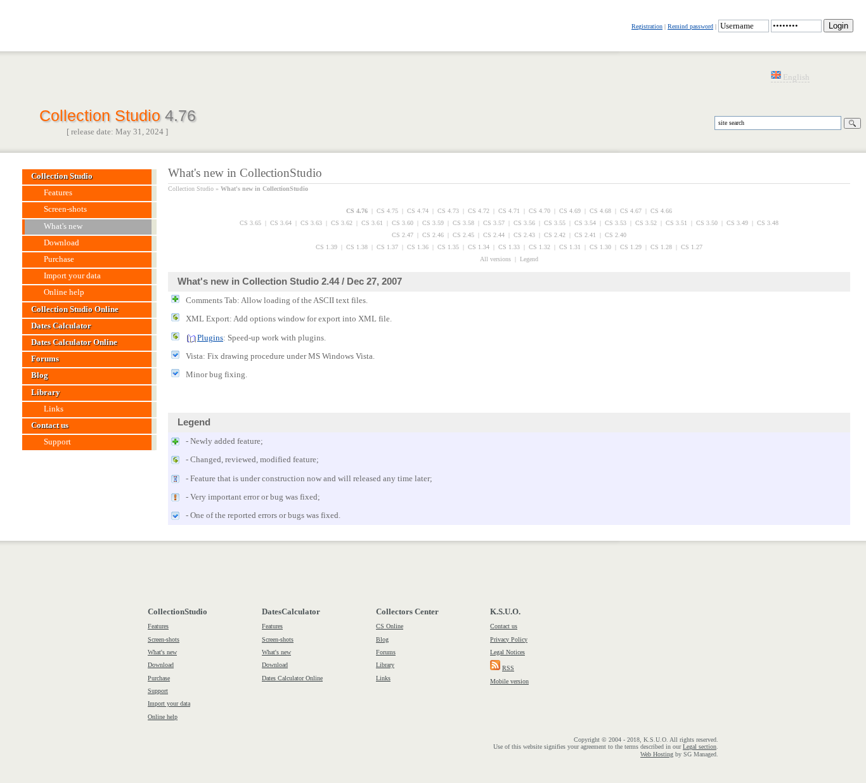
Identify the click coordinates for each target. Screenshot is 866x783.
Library (385, 664)
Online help (163, 716)
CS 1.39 (326, 246)
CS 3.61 (372, 222)
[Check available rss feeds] (495, 667)
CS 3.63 (311, 222)
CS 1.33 (509, 246)
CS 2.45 (463, 234)
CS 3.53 (615, 222)
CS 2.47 (402, 234)
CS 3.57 (494, 222)
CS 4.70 (539, 210)
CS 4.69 (570, 210)
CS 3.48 (768, 222)
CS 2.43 (524, 234)
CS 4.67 (631, 210)
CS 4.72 (478, 210)
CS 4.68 (600, 210)
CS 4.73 (448, 210)
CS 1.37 (387, 246)
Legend (529, 259)
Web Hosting (656, 754)
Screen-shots (163, 639)
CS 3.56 (524, 222)
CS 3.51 (676, 222)
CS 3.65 (250, 222)
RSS (508, 667)
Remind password (690, 26)
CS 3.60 (402, 222)
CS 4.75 (387, 210)
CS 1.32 (539, 246)
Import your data (169, 703)
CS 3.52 (646, 222)
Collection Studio (117, 114)
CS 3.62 (341, 222)
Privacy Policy (508, 639)
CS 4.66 (661, 210)
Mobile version (509, 681)
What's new (162, 652)
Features (158, 626)
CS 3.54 (585, 222)
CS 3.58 (463, 222)
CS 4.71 (509, 210)
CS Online (389, 626)
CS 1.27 (691, 246)
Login (838, 25)
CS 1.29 (631, 246)
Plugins (210, 337)
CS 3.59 (433, 222)
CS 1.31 (570, 246)
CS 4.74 (418, 210)
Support (158, 690)
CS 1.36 (418, 246)
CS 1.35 (448, 246)
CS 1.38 (357, 246)
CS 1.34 (478, 246)
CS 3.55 (554, 222)
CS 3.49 (737, 222)
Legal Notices (507, 652)
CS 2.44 (494, 234)
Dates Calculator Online (292, 678)
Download (161, 664)
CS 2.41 (585, 234)
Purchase (159, 678)
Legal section (699, 746)
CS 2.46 (433, 234)
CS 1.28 (661, 246)
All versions (495, 259)
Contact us (503, 626)
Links (383, 678)
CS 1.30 (600, 246)
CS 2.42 (554, 234)
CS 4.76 (357, 210)
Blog (382, 639)
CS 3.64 (281, 222)
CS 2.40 (615, 234)
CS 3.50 (707, 222)
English (795, 77)
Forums (386, 652)
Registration (646, 26)
